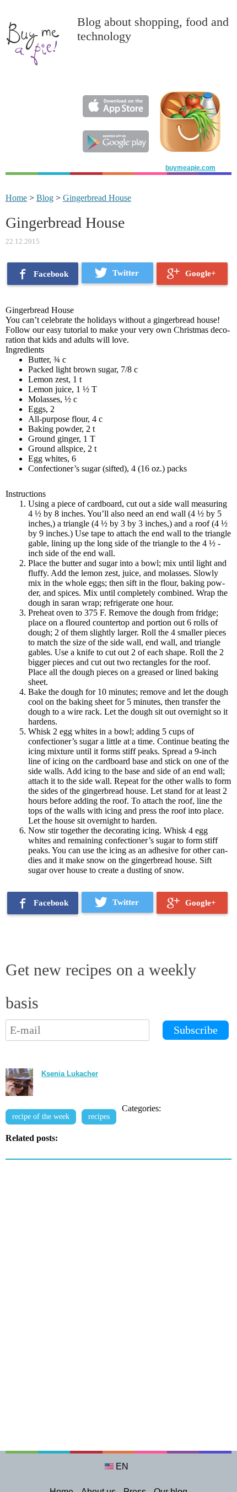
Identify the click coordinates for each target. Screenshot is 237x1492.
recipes (99, 1116)
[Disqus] (118, 1311)
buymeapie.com (190, 168)
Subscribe (196, 1030)
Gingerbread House (97, 197)
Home (16, 197)
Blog (44, 197)
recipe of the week (40, 1116)
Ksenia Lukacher (69, 1073)
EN (122, 1466)
